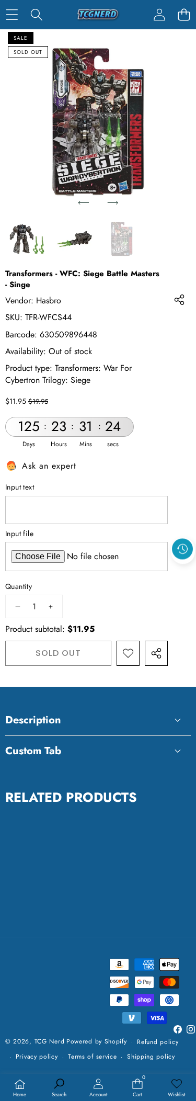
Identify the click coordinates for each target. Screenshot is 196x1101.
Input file (19, 534)
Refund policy (157, 1042)
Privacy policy (37, 1056)
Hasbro (48, 300)
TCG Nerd (49, 1041)
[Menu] (12, 14)
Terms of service (92, 1056)
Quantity (18, 587)
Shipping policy (151, 1056)
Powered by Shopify (96, 1041)
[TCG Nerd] (97, 14)
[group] (27, 239)
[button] (183, 14)
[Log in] (159, 14)
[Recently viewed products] (182, 548)
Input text (19, 487)
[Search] (36, 14)
